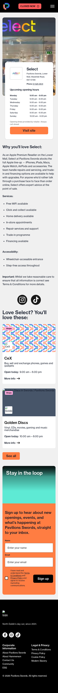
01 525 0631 (38, 84)
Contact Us (8, 660)
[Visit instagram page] (22, 300)
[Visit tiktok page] (36, 300)
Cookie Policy (38, 657)
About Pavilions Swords (14, 652)
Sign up (43, 579)
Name (7, 540)
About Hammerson (11, 656)
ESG (4, 667)
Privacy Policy (17, 578)
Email (7, 555)
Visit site (29, 130)
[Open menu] (52, 6)
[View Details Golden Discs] (29, 418)
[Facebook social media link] (4, 634)
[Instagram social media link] (11, 634)
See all (11, 456)
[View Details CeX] (29, 354)
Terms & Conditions (13, 284)
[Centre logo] (6, 6)
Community (8, 664)
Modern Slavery (39, 660)
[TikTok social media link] (17, 634)
